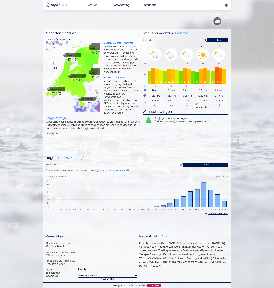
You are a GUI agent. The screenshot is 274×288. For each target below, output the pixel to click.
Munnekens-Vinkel (148, 243)
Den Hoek (216, 246)
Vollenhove (154, 261)
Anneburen (181, 254)
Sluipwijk (204, 261)
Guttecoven (168, 258)
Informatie (150, 5)
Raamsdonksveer (212, 250)
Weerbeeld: (52, 275)
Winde (160, 246)
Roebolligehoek (194, 258)
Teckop (143, 250)
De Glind (162, 243)
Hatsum (178, 250)
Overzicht (51, 39)
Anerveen (144, 261)
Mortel (168, 246)
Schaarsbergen (147, 246)
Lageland (177, 246)
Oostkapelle (166, 250)
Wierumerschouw (150, 258)
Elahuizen (188, 246)
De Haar (214, 262)
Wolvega (208, 258)
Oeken (222, 261)
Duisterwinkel (201, 246)
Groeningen (156, 254)
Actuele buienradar (218, 213)
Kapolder (169, 254)
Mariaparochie (191, 262)
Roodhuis (173, 243)
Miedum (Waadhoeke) (202, 254)
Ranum (143, 265)
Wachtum (152, 250)
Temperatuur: (53, 272)
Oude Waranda (192, 250)
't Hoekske (155, 265)
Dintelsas (167, 262)
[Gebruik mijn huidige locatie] (205, 40)
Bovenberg (217, 243)
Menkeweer (185, 243)
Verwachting (121, 5)
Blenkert (181, 258)
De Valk (177, 262)
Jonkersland (221, 258)
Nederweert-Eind (201, 243)
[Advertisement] (137, 146)
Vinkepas (144, 254)
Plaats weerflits (108, 279)
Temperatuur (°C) (66, 39)
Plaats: (49, 269)
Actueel (93, 5)
